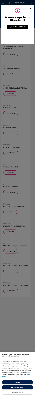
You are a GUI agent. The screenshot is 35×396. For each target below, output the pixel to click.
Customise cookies (17, 392)
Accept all (18, 382)
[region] (17, 374)
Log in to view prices (18, 26)
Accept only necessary (17, 387)
